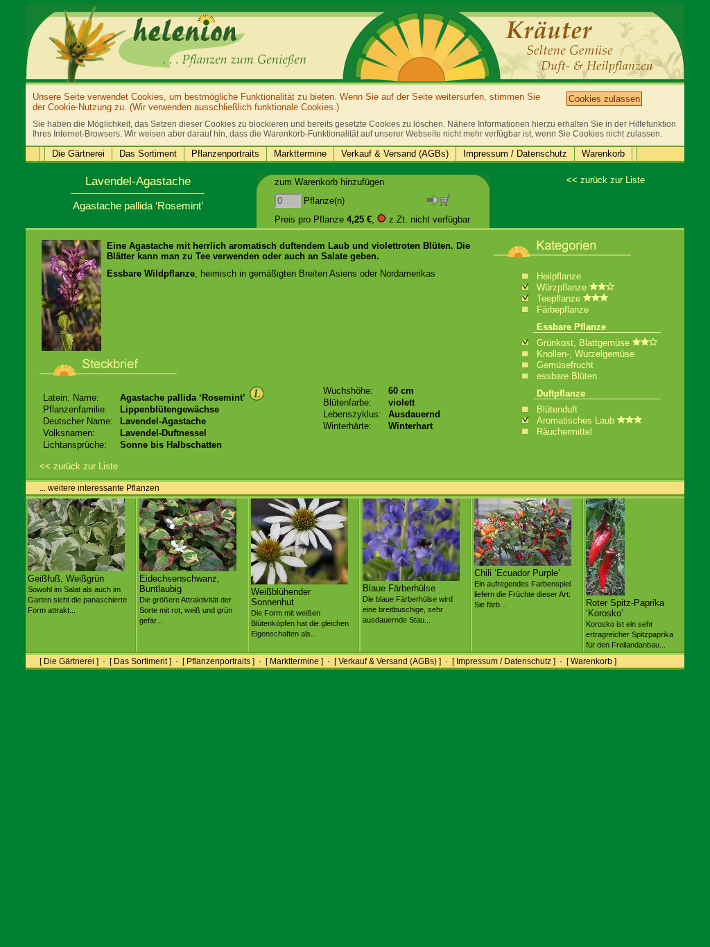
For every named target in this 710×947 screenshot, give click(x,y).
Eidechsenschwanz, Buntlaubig (185, 599)
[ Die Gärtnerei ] (69, 661)
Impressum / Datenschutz (515, 153)
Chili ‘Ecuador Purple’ (522, 588)
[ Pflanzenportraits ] (218, 661)
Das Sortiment (148, 153)
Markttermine (300, 153)
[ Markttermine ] (294, 661)
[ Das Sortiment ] (140, 661)
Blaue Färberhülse (408, 603)
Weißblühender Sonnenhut (300, 612)
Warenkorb (603, 153)
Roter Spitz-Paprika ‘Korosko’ (629, 623)
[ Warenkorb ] (591, 661)
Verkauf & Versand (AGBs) (395, 153)
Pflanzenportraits (225, 153)
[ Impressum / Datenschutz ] (503, 661)
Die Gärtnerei (78, 153)
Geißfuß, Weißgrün (77, 593)
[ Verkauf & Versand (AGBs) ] (387, 661)
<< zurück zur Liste (605, 180)
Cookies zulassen (604, 99)
